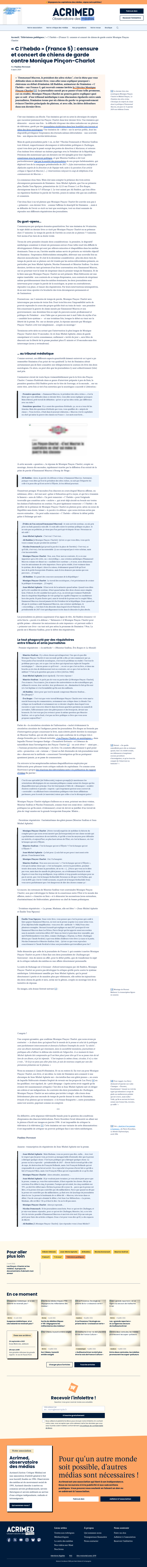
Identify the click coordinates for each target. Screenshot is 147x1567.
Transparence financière (95, 1537)
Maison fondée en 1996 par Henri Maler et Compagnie (73, 1561)
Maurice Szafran (121, 1252)
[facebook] (9, 1540)
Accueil (15, 37)
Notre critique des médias (57, 27)
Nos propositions (79, 27)
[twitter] (15, 1540)
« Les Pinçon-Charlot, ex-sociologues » (74, 738)
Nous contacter (91, 1541)
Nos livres (58, 1549)
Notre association (34, 27)
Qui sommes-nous (92, 1533)
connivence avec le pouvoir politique (34, 158)
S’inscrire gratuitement (73, 1415)
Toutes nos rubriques (64, 1533)
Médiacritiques (61, 1537)
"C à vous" (58, 1257)
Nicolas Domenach (102, 1252)
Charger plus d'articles (59, 1364)
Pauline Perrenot (22, 67)
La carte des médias (63, 1541)
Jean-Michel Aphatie (68, 1252)
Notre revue (96, 27)
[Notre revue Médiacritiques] (15, 17)
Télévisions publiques (32, 37)
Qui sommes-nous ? (21, 1505)
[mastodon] (39, 1540)
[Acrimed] (73, 14)
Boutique (108, 27)
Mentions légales (58, 1555)
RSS (70, 1555)
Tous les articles (87, 1364)
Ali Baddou (86, 1252)
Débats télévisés (49, 1252)
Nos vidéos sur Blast (63, 1545)
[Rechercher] (117, 28)
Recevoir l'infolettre (132, 18)
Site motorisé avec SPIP (86, 1555)
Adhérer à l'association (120, 1499)
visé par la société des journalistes (50, 161)
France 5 (45, 1257)
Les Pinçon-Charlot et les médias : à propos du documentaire (20, 1270)
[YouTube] (21, 1540)
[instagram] (27, 1540)
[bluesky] (33, 1540)
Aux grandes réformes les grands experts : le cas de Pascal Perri (22, 1354)
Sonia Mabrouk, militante (19, 1344)
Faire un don (131, 11)
